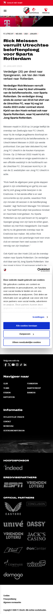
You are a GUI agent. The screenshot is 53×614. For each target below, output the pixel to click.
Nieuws (19, 33)
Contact (7, 421)
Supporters (9, 397)
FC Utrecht (8, 33)
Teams (6, 388)
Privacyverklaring (9, 599)
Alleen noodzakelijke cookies (26, 342)
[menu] (5, 10)
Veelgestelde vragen (13, 417)
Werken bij (8, 426)
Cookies (6, 595)
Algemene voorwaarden (12, 602)
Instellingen (38, 317)
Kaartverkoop (34, 388)
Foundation (32, 383)
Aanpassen (24, 334)
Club (5, 383)
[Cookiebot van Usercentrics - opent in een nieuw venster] (38, 270)
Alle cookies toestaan (26, 325)
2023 (26, 33)
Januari (33, 33)
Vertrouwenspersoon (13, 430)
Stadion (6, 392)
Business (31, 392)
